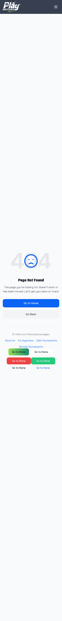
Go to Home (31, 303)
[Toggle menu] (55, 7)
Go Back (31, 314)
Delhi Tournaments (47, 340)
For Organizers (26, 340)
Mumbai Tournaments (31, 346)
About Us (10, 340)
